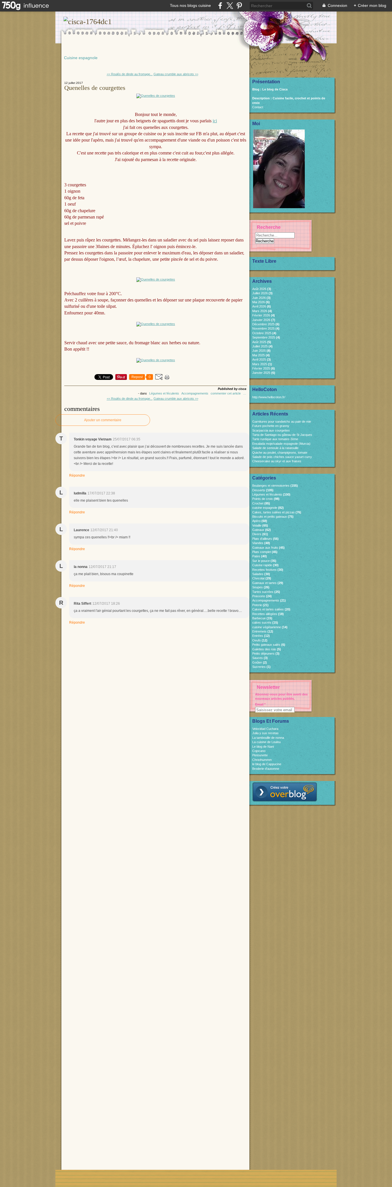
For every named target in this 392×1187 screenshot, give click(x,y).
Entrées (257, 635)
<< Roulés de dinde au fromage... (130, 74)
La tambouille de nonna (268, 737)
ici (215, 120)
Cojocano (258, 751)
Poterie (257, 605)
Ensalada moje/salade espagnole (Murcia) (281, 443)
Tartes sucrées (262, 592)
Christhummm (262, 759)
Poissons (258, 596)
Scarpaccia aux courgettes (271, 430)
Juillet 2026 (260, 293)
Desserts (258, 490)
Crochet (257, 503)
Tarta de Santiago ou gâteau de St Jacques (282, 434)
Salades (257, 574)
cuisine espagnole (264, 507)
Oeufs (256, 640)
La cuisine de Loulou (266, 742)
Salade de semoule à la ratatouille (275, 448)
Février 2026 (261, 315)
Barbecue (259, 618)
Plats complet (261, 552)
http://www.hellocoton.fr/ (268, 397)
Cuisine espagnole (81, 57)
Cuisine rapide (262, 565)
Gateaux (258, 529)
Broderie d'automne (265, 768)
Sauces (257, 658)
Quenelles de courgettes (94, 87)
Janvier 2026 (261, 320)
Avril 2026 (259, 306)
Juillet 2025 (260, 346)
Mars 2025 (260, 364)
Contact (257, 107)
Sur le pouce (261, 560)
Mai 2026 (259, 302)
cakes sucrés (261, 622)
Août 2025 (259, 342)
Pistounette (260, 755)
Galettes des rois (264, 649)
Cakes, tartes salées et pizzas (273, 512)
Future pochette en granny (270, 426)
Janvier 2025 (261, 372)
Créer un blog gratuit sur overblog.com (284, 792)
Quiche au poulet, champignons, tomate (279, 452)
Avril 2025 (259, 359)
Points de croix (262, 498)
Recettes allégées (264, 614)
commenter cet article (226, 393)
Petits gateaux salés (266, 644)
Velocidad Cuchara (265, 728)
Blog (255, 89)
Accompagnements (194, 393)
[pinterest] (239, 5)
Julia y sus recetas (265, 733)
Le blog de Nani (263, 746)
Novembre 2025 (263, 328)
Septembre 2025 (264, 337)
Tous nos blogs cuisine (190, 5)
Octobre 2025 (262, 333)
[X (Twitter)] (229, 5)
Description (261, 98)
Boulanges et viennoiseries (271, 485)
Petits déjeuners (263, 653)
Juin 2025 (259, 350)
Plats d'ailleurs (262, 538)
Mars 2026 (260, 311)
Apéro (256, 521)
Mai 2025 (259, 355)
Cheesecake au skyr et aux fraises (276, 461)
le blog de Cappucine (266, 764)
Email (259, 704)
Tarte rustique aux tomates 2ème (275, 439)
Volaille (256, 525)
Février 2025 (261, 368)
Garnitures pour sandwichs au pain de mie (281, 421)
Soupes (257, 587)
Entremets (259, 631)
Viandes (257, 543)
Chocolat (258, 578)
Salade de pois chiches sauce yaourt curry (282, 457)
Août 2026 (259, 289)
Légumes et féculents (164, 393)
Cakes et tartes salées (268, 609)
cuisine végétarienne (266, 627)
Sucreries (259, 666)
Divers (256, 534)
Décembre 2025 (263, 324)
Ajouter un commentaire (102, 420)
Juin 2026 (259, 297)
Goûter (257, 662)
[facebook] (220, 5)
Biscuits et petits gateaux (269, 516)
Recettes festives (264, 569)
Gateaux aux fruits (265, 547)
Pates (256, 556)
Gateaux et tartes (264, 583)
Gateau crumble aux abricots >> (176, 74)
